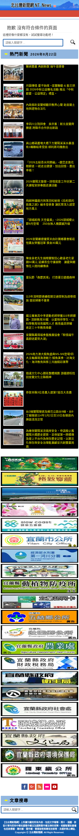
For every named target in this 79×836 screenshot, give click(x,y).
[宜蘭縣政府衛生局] (39, 684)
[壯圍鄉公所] (39, 638)
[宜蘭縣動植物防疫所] (39, 592)
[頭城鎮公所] (39, 730)
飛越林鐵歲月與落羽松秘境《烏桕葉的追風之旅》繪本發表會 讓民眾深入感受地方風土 (50, 204)
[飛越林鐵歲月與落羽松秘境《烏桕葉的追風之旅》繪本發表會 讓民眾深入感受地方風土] (13, 207)
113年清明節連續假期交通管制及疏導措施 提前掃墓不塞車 (51, 298)
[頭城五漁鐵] (39, 531)
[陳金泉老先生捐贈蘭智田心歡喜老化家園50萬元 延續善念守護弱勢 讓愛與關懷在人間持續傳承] (13, 264)
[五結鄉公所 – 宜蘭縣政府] (39, 623)
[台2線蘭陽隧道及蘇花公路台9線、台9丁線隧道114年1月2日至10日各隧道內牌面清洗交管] (13, 418)
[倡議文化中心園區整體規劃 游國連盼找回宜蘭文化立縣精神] (13, 379)
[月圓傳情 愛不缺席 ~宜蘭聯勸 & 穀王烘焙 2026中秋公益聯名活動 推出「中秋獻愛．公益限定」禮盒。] (13, 92)
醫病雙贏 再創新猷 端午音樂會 (45, 66)
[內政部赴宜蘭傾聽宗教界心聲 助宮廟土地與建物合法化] (13, 111)
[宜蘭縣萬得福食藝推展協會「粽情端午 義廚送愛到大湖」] (13, 341)
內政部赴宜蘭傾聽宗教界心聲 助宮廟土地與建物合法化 (50, 106)
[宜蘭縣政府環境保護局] (39, 761)
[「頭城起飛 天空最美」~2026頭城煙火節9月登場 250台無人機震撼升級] (13, 226)
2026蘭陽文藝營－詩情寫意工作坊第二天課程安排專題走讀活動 (50, 183)
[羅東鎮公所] (39, 776)
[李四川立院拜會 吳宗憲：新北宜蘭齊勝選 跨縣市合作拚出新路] (13, 130)
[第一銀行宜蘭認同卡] (39, 607)
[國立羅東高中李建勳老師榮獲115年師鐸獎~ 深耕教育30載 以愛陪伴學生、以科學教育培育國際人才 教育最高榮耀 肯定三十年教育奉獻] (13, 322)
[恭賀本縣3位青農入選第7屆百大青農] (13, 399)
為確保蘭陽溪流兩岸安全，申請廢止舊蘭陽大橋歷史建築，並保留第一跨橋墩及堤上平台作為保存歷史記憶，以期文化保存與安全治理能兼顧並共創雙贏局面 (50, 438)
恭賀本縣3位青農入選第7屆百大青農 (49, 392)
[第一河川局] (39, 561)
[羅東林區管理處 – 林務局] (39, 699)
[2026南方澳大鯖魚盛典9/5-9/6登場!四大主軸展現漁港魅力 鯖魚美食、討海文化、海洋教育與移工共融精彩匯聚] (13, 360)
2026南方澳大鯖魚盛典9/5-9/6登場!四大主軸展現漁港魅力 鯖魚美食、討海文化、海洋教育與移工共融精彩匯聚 (50, 358)
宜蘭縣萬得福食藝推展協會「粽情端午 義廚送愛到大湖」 (51, 336)
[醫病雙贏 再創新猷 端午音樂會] (13, 73)
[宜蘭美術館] (39, 500)
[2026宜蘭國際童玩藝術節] (39, 469)
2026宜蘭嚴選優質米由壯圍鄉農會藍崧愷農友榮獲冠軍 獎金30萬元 (50, 241)
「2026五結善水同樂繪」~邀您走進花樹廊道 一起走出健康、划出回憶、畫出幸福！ (50, 166)
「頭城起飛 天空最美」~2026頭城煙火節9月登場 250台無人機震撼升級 (50, 221)
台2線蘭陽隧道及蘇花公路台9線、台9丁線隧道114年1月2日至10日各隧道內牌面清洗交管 (50, 415)
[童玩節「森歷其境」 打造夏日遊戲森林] (13, 284)
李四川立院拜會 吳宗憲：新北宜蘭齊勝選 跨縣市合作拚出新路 (50, 126)
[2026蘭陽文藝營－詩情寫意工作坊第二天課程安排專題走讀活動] (13, 188)
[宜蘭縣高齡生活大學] (39, 577)
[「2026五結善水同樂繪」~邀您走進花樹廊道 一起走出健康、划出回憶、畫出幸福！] (13, 168)
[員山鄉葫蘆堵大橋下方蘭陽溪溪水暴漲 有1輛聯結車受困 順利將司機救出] (13, 149)
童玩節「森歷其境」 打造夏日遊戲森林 (50, 277)
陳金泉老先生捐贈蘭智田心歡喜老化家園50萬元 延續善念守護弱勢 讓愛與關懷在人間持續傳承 (50, 262)
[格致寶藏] (39, 485)
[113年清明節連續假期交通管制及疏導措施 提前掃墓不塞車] (13, 303)
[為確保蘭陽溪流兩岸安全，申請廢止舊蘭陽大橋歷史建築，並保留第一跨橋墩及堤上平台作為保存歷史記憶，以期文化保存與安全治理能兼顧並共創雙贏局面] (13, 437)
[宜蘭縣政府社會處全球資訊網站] (39, 715)
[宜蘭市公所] (39, 546)
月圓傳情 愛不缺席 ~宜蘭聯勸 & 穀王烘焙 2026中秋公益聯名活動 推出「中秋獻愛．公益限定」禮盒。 (50, 89)
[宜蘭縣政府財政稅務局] (39, 669)
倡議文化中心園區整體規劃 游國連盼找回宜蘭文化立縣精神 (50, 375)
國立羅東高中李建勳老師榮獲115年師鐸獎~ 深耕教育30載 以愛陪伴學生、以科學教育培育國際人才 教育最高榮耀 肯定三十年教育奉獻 (51, 321)
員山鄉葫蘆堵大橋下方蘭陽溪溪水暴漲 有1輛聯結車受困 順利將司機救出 (50, 145)
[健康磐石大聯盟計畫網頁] (39, 515)
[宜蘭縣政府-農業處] (39, 653)
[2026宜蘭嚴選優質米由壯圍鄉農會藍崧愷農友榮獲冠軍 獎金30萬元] (13, 245)
